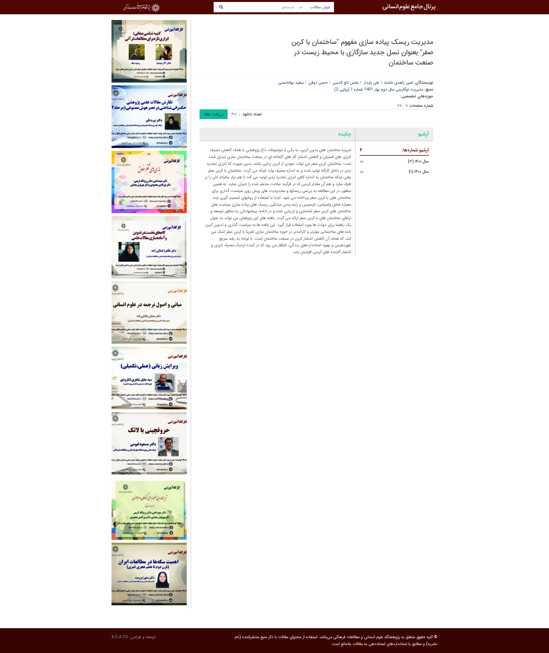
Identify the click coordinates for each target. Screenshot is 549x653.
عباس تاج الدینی (346, 82)
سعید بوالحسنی (291, 82)
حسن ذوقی (318, 82)
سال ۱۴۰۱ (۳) (418, 162)
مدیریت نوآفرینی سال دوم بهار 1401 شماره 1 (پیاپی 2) (378, 89)
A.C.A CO (120, 637)
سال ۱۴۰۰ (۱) (419, 172)
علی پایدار (371, 82)
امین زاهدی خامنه (398, 82)
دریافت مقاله (213, 114)
